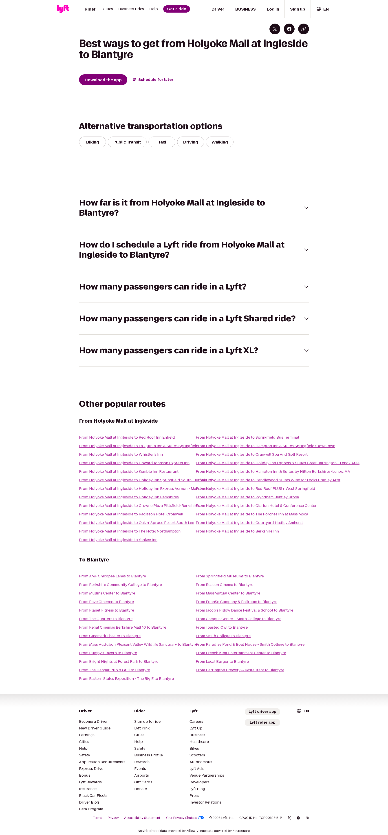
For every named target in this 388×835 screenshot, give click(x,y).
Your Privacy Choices (181, 817)
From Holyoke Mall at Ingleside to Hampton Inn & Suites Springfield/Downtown (265, 445)
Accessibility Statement (142, 817)
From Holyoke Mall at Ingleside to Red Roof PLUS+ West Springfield (255, 488)
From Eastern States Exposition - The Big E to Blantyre (126, 678)
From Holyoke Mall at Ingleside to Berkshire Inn (237, 531)
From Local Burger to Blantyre (222, 661)
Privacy (113, 817)
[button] (194, 208)
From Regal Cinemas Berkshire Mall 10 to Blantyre (122, 627)
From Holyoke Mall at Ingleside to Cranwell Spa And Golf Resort (252, 454)
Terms (97, 817)
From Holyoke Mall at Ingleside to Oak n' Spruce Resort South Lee (136, 522)
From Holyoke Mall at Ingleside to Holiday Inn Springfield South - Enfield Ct (145, 480)
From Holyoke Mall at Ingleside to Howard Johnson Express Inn (134, 463)
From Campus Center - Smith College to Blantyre (238, 618)
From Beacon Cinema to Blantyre (224, 584)
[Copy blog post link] (303, 29)
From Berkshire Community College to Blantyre (120, 584)
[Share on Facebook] (289, 29)
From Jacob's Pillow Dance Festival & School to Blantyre (244, 610)
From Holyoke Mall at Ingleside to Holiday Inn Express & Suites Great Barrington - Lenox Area (277, 463)
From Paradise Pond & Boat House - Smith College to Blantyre (250, 644)
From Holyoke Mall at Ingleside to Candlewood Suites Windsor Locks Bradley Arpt (268, 480)
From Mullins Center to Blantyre (107, 593)
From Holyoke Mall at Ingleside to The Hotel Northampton (130, 531)
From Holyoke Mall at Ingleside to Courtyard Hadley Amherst (249, 522)
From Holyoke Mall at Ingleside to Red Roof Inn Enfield (127, 437)
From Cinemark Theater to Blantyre (110, 635)
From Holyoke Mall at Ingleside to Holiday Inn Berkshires (129, 497)
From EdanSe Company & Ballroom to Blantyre (236, 601)
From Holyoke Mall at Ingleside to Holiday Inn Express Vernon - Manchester (145, 488)
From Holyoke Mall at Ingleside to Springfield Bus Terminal (247, 437)
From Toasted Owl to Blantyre (222, 627)
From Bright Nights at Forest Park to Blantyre (118, 661)
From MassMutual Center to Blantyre (228, 593)
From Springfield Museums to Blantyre (230, 576)
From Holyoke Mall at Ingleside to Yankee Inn (118, 539)
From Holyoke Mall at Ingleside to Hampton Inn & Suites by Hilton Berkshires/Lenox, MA (273, 471)
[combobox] (322, 9)
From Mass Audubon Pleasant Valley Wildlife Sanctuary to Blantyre (138, 644)
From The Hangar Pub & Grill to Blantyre (114, 670)
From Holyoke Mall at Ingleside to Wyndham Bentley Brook (247, 497)
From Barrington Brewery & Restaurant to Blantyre (240, 670)
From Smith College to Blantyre (223, 635)
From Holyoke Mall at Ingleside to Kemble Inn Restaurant (129, 471)
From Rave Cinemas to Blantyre (106, 601)
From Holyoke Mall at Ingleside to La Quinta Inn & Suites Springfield (138, 445)
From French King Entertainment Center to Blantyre (241, 653)
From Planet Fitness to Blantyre (106, 610)
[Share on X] (274, 29)
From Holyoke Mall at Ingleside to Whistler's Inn (121, 454)
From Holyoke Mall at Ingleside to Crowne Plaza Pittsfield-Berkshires (139, 505)
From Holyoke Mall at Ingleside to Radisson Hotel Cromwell (131, 514)
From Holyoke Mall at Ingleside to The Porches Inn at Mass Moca (252, 514)
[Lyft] (63, 9)
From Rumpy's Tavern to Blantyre (108, 653)
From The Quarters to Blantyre (105, 618)
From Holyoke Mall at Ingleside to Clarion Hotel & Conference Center (256, 505)
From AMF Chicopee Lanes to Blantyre (112, 576)
